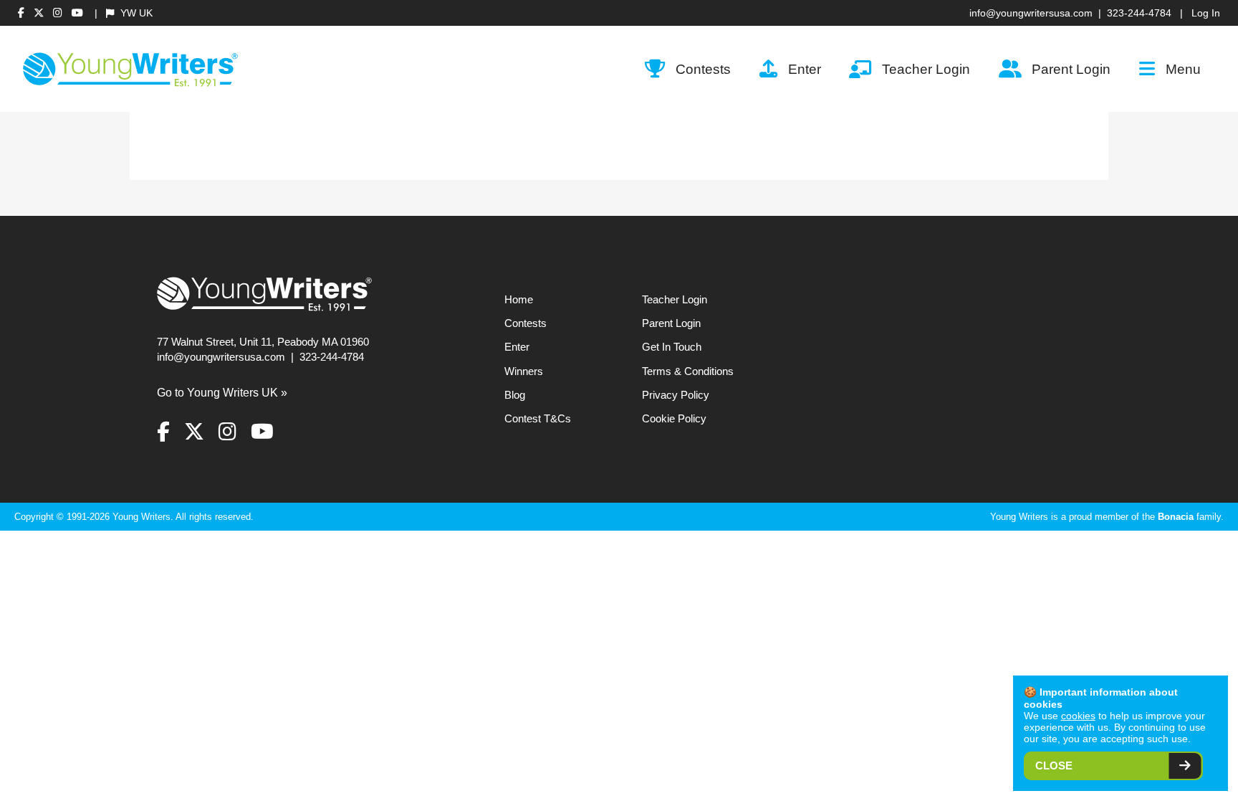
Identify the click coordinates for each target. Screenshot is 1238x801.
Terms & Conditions (688, 371)
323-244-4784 (1139, 13)
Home (518, 299)
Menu (1183, 69)
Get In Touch (671, 347)
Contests (703, 69)
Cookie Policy (674, 419)
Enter (804, 69)
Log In (1205, 13)
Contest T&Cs (537, 419)
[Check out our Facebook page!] (23, 13)
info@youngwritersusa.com (1031, 13)
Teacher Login (926, 69)
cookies (1078, 715)
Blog (514, 395)
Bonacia (1176, 516)
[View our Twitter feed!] (40, 13)
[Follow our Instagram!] (59, 13)
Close (1054, 765)
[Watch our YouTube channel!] (77, 13)
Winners (523, 371)
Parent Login (1071, 69)
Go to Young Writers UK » (222, 393)
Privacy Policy (675, 395)
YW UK (135, 13)
